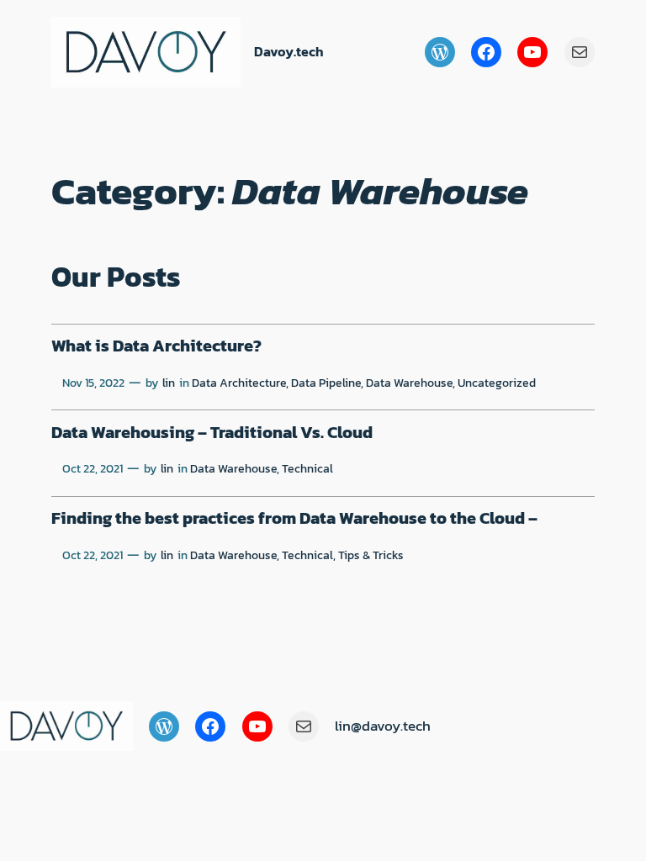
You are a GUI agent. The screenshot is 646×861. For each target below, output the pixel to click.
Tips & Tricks (371, 555)
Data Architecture (239, 382)
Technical (307, 468)
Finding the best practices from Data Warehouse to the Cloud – (294, 519)
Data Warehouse (409, 382)
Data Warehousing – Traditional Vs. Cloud (212, 433)
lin (168, 382)
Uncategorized (497, 382)
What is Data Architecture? (156, 346)
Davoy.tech (289, 51)
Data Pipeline (326, 382)
